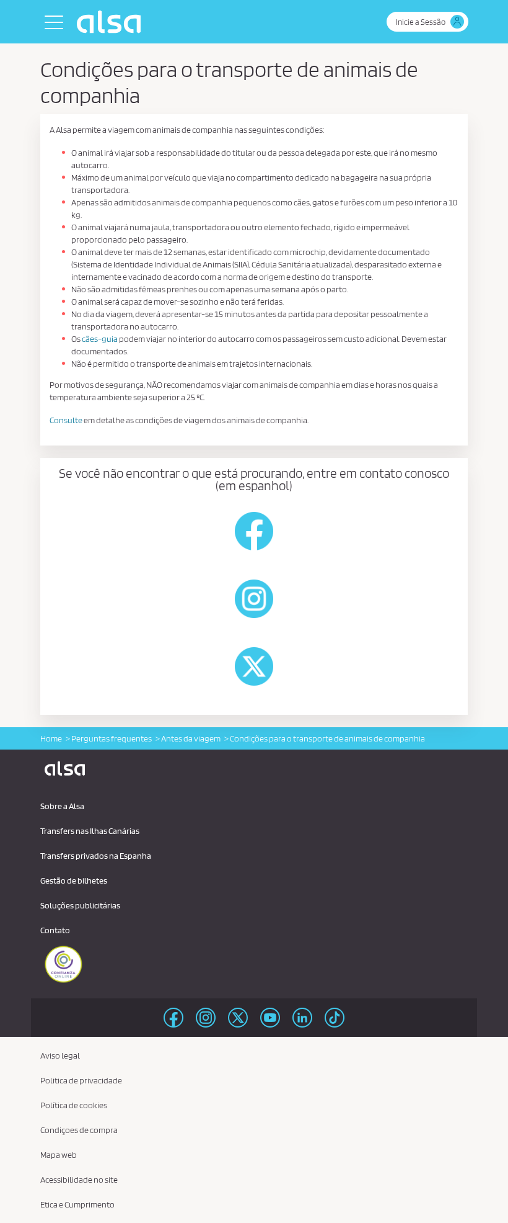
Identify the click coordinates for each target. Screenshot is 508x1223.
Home (51, 738)
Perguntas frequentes (111, 738)
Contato (55, 930)
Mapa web (58, 1155)
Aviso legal (60, 1055)
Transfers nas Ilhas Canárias (89, 831)
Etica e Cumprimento (77, 1204)
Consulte (66, 420)
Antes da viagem (191, 738)
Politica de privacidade (81, 1080)
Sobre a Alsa (62, 806)
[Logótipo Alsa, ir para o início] (112, 21)
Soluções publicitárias (80, 905)
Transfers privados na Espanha (95, 856)
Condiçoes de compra (79, 1130)
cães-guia (100, 339)
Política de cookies (73, 1105)
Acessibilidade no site (79, 1180)
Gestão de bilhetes (73, 880)
